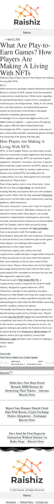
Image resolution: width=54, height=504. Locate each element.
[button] (27, 32)
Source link (5, 353)
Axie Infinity (24, 188)
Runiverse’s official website (34, 331)
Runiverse (47, 195)
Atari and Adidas (40, 228)
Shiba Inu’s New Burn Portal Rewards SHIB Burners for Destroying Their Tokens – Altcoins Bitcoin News (27, 389)
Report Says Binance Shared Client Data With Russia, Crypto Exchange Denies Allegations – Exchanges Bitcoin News (27, 414)
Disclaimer (11, 502)
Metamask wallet (8, 339)
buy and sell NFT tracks (19, 317)
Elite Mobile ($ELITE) (29, 280)
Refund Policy (26, 502)
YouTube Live (41, 502)
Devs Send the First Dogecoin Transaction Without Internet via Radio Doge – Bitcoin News (27, 437)
